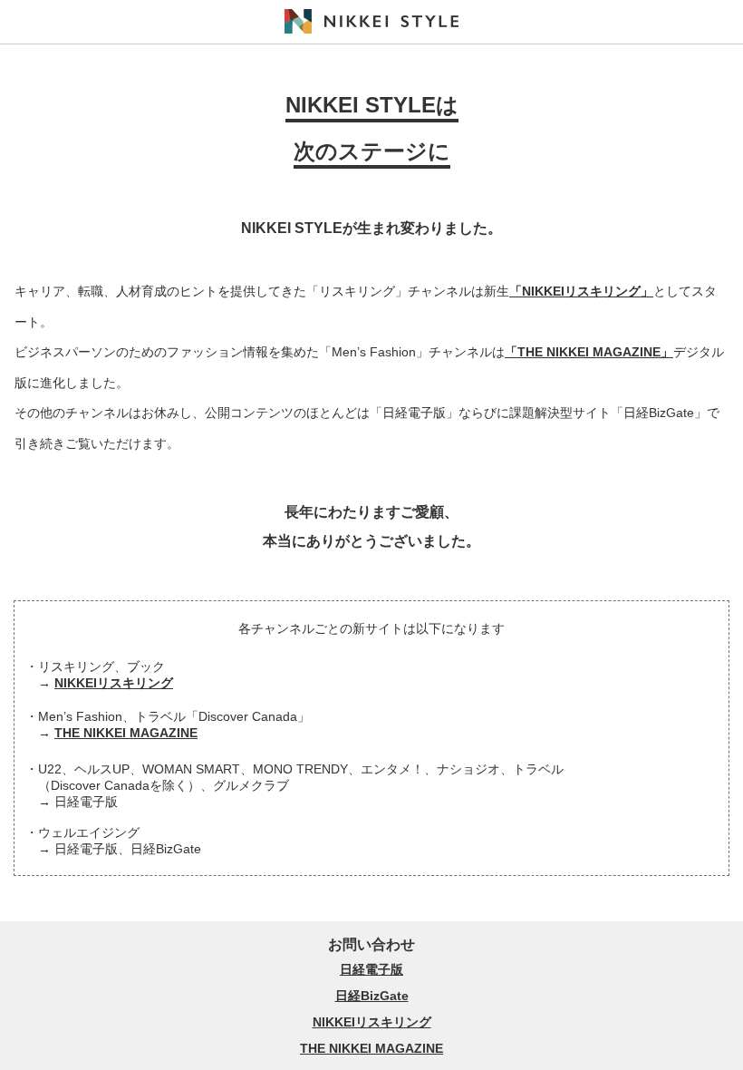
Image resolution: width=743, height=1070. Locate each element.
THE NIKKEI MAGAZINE (126, 732)
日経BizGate (372, 995)
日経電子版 (371, 969)
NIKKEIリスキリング (113, 683)
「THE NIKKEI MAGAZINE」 (589, 352)
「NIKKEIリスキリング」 (581, 291)
